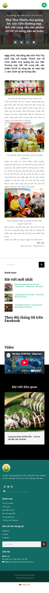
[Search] (41, 265)
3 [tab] (25, 447)
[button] (15, 42)
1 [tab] (21, 447)
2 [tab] (23, 447)
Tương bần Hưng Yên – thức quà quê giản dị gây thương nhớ (28, 306)
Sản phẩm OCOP (23, 15)
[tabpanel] (24, 418)
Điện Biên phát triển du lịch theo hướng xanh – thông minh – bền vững (29, 285)
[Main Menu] (44, 5)
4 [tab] (28, 447)
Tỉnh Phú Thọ (36, 15)
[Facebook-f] (4, 486)
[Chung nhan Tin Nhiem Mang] (16, 492)
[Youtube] (8, 486)
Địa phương (11, 15)
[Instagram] (11, 486)
